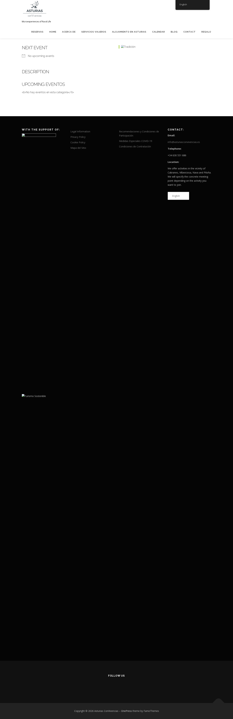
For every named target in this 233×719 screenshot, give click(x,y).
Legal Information (80, 131)
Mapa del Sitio (78, 147)
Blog (174, 31)
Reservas (37, 31)
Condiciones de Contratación (135, 146)
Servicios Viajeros (93, 31)
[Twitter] (117, 685)
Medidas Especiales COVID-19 (135, 141)
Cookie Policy (77, 142)
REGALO (206, 31)
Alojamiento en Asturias (129, 31)
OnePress (126, 711)
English (176, 195)
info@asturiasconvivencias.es (184, 142)
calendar (158, 31)
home (52, 31)
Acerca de (69, 31)
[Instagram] (125, 685)
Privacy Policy (77, 137)
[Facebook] (108, 685)
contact (189, 31)
